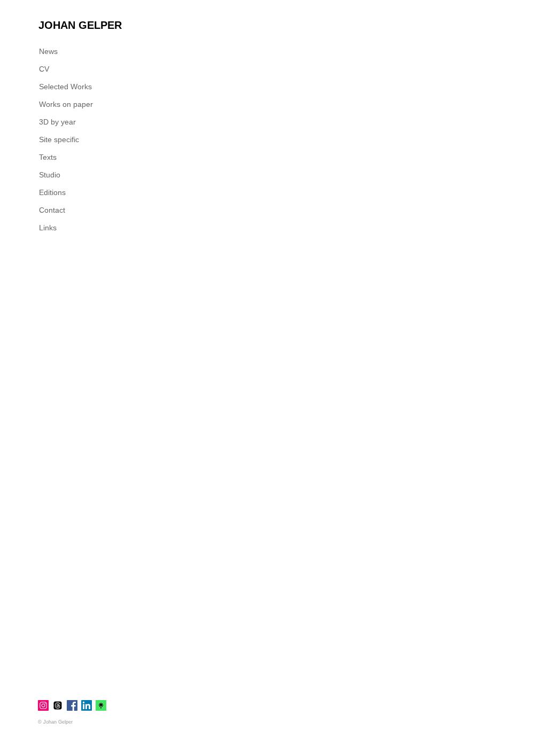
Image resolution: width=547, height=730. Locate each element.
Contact (52, 210)
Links (48, 227)
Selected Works (65, 86)
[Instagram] (43, 705)
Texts (48, 157)
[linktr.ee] (101, 705)
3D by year (57, 122)
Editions (52, 192)
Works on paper (66, 104)
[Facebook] (72, 705)
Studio (49, 174)
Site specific (59, 139)
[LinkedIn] (86, 705)
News (48, 51)
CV (44, 69)
